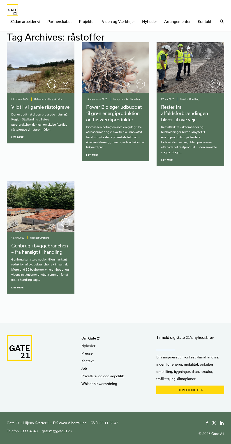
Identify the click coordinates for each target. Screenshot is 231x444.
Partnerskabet (59, 21)
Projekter (87, 21)
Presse (87, 353)
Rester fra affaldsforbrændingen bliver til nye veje (184, 113)
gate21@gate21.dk (57, 430)
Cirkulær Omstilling (43, 99)
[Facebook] (207, 422)
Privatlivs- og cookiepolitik (102, 376)
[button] (222, 22)
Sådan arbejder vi (25, 21)
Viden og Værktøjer (118, 21)
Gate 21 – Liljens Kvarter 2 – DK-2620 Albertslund (47, 422)
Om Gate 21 (91, 338)
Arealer (58, 99)
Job (84, 368)
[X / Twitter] (214, 422)
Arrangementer (177, 21)
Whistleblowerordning (99, 383)
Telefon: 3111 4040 (22, 430)
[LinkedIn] (222, 422)
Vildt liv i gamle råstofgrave (40, 107)
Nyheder (149, 21)
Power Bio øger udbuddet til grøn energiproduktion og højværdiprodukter (114, 113)
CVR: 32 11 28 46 (104, 422)
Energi (116, 99)
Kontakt (204, 21)
